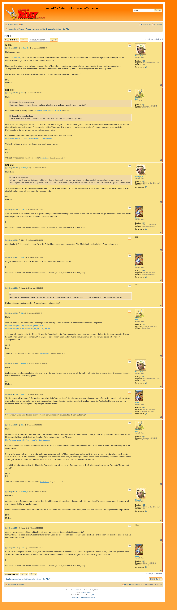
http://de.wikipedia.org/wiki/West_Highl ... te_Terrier (27, 328)
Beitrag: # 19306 (12, 93)
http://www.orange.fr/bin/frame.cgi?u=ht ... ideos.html (28, 440)
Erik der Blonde (44, 158)
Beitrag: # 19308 (12, 210)
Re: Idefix (10, 90)
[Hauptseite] (25, 13)
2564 (143, 223)
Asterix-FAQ (16, 57)
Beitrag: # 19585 (12, 548)
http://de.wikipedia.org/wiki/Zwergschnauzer (24, 325)
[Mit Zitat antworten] (129, 45)
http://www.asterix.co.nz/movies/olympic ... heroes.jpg (28, 138)
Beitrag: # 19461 (12, 425)
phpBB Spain (86, 592)
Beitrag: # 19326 (12, 257)
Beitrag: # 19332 (12, 363)
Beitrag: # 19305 (12, 48)
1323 (143, 61)
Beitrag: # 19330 (12, 313)
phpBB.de (93, 595)
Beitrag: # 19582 (12, 528)
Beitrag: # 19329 (12, 288)
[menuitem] (21, 24)
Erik (136, 99)
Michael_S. (139, 56)
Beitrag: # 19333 (12, 394)
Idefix (7, 36)
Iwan (137, 218)
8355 (143, 104)
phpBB (76, 590)
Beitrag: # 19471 (12, 492)
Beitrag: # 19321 (12, 240)
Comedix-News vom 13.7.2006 (47, 110)
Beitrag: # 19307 (12, 168)
